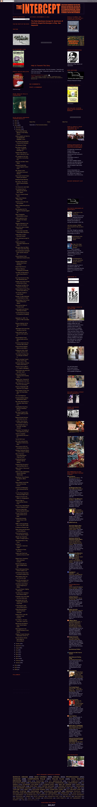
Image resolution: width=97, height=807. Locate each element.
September (18, 645)
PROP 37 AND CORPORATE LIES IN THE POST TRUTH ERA (22, 473)
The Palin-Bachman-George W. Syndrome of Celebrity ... (22, 314)
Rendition (65, 793)
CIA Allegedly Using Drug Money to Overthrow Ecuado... (21, 408)
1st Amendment (51, 793)
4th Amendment (18, 794)
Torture (16, 789)
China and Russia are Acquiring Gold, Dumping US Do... (22, 375)
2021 (16, 120)
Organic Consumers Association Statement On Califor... (22, 243)
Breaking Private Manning (22, 179)
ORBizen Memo (73, 620)
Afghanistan (35, 783)
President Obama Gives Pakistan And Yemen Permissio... (21, 263)
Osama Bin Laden (56, 789)
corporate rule (56, 76)
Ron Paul (33, 786)
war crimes (40, 777)
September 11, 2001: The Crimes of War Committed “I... (22, 319)
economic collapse (31, 784)
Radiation (62, 788)
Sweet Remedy (73, 670)
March (17, 658)
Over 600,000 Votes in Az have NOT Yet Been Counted (22, 426)
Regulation (34, 78)
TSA (23, 799)
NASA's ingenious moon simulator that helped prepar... (21, 220)
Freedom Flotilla (73, 791)
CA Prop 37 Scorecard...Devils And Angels (22, 546)
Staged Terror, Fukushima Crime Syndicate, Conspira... (22, 560)
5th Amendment (75, 798)
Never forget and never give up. (76, 488)
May (17, 654)
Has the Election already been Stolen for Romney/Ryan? (21, 639)
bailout (68, 796)
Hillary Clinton (19, 791)
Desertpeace (72, 572)
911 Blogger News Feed (75, 487)
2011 (16, 665)
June (17, 652)
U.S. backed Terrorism (54, 783)
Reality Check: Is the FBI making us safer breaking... (21, 616)
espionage (35, 791)
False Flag (58, 779)
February (18, 660)
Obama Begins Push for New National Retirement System (22, 301)
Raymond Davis (32, 794)
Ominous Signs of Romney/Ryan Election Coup (22, 502)
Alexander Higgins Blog (75, 525)
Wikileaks (78, 796)
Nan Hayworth (58, 77)
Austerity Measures (44, 788)
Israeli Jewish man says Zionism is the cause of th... (22, 334)
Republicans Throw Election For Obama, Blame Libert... (22, 479)
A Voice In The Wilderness (75, 498)
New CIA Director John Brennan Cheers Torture (76, 238)
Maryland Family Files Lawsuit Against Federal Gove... (22, 167)
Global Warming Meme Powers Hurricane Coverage (21, 611)
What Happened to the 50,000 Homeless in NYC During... (22, 630)
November (18, 129)
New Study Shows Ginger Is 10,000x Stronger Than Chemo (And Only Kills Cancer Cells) (79, 674)
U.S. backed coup (74, 789)
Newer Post (32, 121)
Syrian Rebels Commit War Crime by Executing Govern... (22, 484)
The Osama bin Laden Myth (22, 187)
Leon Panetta (61, 798)
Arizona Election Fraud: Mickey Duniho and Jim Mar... (22, 339)
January (18, 662)
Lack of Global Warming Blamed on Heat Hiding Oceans (22, 132)
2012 (16, 125)
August (17, 647)
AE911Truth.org (73, 522)
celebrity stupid (46, 76)
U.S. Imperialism (55, 781)
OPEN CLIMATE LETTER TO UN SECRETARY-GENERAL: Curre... (23, 138)
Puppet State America (21, 266)
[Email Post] (49, 75)
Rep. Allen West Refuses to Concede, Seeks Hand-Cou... (22, 403)
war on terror (65, 784)
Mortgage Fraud (32, 799)
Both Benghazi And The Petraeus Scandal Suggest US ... (22, 211)
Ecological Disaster (52, 791)
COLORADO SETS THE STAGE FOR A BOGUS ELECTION (22, 602)
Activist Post (72, 508)
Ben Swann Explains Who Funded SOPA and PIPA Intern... (22, 414)
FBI (79, 788)
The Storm (71, 500)
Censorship (73, 783)
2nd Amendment (18, 798)
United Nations (48, 786)
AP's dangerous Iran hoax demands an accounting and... (22, 158)
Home (48, 121)
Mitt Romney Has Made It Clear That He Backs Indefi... (22, 625)
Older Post (64, 121)
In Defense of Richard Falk (22, 527)
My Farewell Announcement (75, 659)
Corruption (34, 77)
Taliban (37, 798)
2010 (16, 667)
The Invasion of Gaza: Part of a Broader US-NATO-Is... (22, 355)
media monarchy (73, 609)
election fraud (19, 783)
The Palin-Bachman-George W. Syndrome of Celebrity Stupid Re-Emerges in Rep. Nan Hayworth (47, 23)
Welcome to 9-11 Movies (74, 477)
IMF (71, 788)
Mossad (65, 794)
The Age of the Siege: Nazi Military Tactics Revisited (76, 246)
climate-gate (48, 784)
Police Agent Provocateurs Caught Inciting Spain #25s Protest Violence (75, 528)
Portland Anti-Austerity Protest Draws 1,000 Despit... (21, 520)
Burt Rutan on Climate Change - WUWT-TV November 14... (21, 149)
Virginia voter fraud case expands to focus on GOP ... (22, 555)
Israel (56, 777)
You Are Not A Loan (20, 439)
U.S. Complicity (73, 781)
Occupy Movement (78, 794)
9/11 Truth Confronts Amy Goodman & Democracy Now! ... (22, 443)
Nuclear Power (38, 789)
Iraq (26, 789)
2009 (16, 669)
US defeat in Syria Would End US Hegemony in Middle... (22, 585)
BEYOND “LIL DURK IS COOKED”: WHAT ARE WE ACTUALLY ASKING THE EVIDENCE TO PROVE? (76, 558)
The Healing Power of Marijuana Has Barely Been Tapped (21, 190)
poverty (16, 799)
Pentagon (19, 796)
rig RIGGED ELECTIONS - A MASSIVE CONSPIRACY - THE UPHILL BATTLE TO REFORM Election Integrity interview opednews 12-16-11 (75, 624)
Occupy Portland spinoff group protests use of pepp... (21, 514)
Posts (70, 279)
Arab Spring (77, 793)
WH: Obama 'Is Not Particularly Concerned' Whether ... (22, 172)
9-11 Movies (72, 476)
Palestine (40, 781)
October (18, 643)
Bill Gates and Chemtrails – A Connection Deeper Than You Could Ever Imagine (79, 703)
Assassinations (19, 786)
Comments (72, 282)
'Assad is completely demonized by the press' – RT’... (22, 435)
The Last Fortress (73, 699)
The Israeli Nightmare (21, 395)
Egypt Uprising (39, 796)
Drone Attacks (65, 786)
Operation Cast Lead (55, 796)
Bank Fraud (38, 76)
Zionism (17, 779)
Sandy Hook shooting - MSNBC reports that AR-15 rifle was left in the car (74, 227)
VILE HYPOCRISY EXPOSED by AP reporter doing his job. (23, 252)
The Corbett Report (74, 687)
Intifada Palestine (73, 596)
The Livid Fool (73, 716)
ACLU (29, 798)
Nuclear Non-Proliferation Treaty (27, 793)
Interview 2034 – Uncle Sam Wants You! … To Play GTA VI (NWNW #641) (76, 690)
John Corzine (50, 77)
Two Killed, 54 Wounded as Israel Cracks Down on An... (22, 274)
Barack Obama (20, 777)
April (17, 656)
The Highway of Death (21, 145)
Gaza (78, 784)
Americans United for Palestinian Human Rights (75, 539)
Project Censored (73, 636)
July (17, 650)
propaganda (72, 777)
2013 (16, 123)
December (18, 127)
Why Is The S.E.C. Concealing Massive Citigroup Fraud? (21, 455)
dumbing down (42, 77)
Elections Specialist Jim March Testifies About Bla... (21, 565)
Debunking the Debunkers (76, 553)
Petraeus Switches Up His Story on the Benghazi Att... (22, 325)
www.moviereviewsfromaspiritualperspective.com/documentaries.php (76, 739)
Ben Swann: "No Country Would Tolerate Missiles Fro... (22, 183)
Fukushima (80, 786)
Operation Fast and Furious (50, 794)
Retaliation (48, 798)
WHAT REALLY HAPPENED (76, 725)
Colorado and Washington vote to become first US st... (22, 489)
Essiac (70, 717)
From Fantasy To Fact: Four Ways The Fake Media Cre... (22, 392)
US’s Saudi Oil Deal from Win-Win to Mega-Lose (79, 511)
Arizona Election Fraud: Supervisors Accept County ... (23, 258)
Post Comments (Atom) (41, 124)
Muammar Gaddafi (24, 788)
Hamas (28, 796)
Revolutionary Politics (74, 649)
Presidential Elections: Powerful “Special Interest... (21, 461)
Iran (29, 781)
